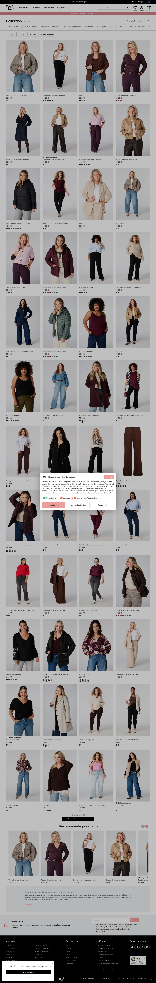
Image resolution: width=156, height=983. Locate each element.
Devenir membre (28, 972)
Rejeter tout (102, 505)
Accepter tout (53, 505)
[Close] (52, 963)
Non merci (28, 977)
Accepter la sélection (78, 505)
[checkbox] (49, 498)
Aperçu (110, 477)
